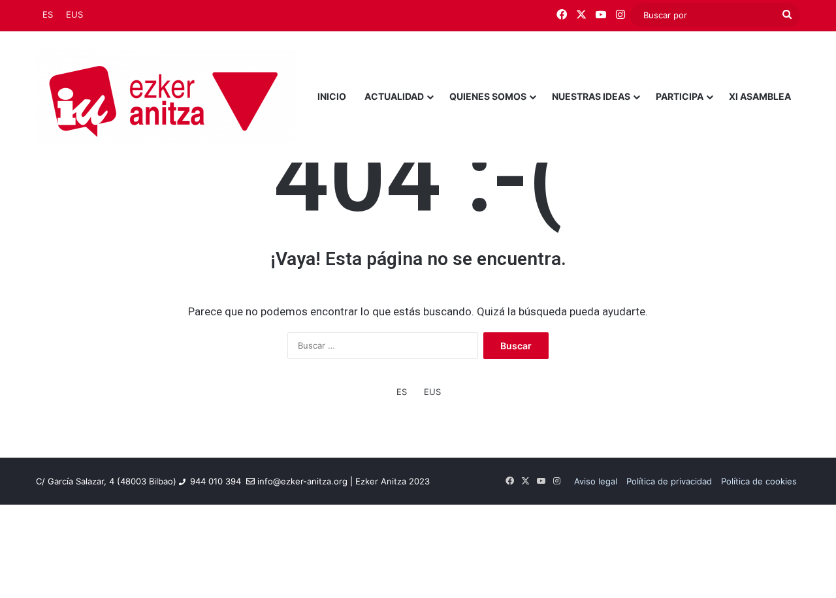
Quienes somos (487, 96)
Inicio (331, 96)
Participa (679, 96)
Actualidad (394, 96)
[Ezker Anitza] (166, 96)
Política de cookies (759, 481)
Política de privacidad (669, 481)
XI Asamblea (760, 96)
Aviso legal (595, 481)
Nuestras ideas (591, 96)
